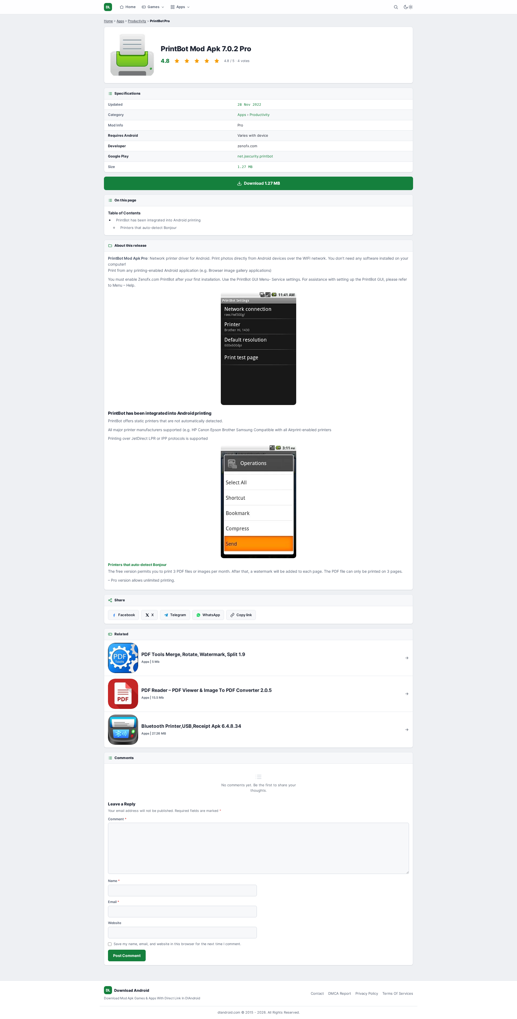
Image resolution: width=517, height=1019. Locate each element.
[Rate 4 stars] (206, 61)
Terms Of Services (397, 993)
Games (153, 7)
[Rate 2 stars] (186, 61)
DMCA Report (339, 993)
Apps (180, 7)
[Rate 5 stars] (216, 61)
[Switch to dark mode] (408, 7)
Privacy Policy (366, 993)
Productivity (137, 21)
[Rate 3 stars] (196, 61)
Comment (117, 819)
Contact (317, 993)
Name (114, 881)
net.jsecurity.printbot (255, 156)
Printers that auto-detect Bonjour (148, 227)
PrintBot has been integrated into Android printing (158, 220)
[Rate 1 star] (176, 61)
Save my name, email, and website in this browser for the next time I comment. (177, 944)
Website (114, 923)
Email (113, 902)
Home (130, 7)
